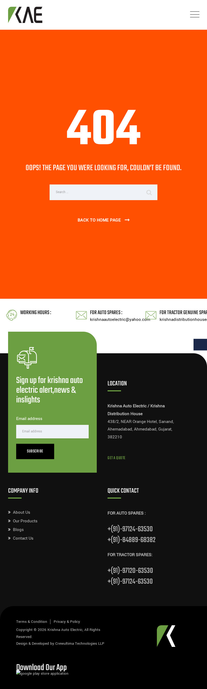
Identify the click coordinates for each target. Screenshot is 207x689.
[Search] (149, 192)
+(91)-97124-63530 (130, 529)
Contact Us (23, 538)
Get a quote (117, 458)
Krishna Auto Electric (64, 629)
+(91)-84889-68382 (132, 540)
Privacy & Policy (67, 621)
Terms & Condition (31, 621)
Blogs (18, 530)
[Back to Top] (195, 680)
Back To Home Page (99, 220)
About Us (21, 512)
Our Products (25, 521)
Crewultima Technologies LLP (79, 643)
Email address (29, 419)
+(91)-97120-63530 (130, 571)
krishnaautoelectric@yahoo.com (120, 319)
